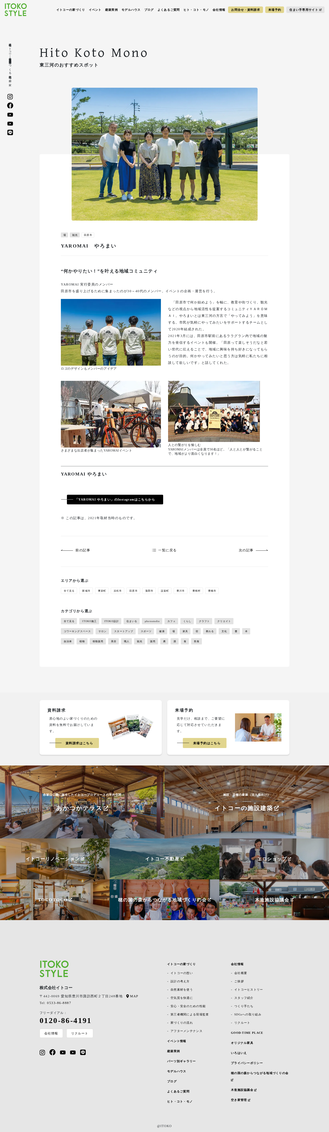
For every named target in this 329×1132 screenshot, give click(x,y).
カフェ (171, 621)
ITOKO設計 (111, 621)
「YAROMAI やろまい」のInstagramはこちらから (115, 499)
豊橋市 (212, 590)
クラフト (204, 621)
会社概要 (240, 973)
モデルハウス (131, 9)
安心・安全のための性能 (188, 1006)
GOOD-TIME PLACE (247, 1032)
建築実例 (111, 9)
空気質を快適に (182, 998)
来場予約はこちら (207, 743)
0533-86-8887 (55, 1003)
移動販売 (98, 641)
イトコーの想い (182, 973)
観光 (75, 235)
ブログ (149, 9)
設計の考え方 (180, 981)
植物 (82, 641)
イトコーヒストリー (248, 989)
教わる (210, 631)
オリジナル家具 (242, 1043)
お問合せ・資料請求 (245, 9)
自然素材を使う (182, 989)
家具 (185, 631)
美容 (113, 641)
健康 (161, 631)
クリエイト (224, 621)
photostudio (152, 621)
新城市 (86, 590)
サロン (102, 631)
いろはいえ (239, 1053)
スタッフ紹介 (244, 998)
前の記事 (82, 550)
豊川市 (181, 590)
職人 (126, 641)
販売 (153, 641)
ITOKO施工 (89, 621)
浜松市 (118, 590)
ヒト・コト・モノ (196, 9)
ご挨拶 (239, 981)
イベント (95, 9)
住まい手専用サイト (303, 9)
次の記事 (246, 550)
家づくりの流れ (182, 1022)
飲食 (196, 641)
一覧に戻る (167, 550)
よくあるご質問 (169, 9)
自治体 (68, 641)
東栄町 (102, 590)
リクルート (79, 1033)
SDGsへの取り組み (247, 1014)
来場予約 (274, 9)
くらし (187, 621)
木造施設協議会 (242, 1089)
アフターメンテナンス (187, 1031)
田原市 (88, 235)
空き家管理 (239, 1100)
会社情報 (219, 9)
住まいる (131, 621)
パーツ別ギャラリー (181, 1061)
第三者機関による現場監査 (190, 1014)
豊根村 (196, 590)
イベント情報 (176, 1041)
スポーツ (146, 631)
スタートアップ (123, 631)
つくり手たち (244, 1006)
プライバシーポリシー (247, 1063)
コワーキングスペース (77, 631)
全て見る (69, 590)
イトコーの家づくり (70, 9)
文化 (224, 631)
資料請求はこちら (79, 743)
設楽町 (165, 590)
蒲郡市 (149, 590)
